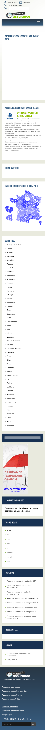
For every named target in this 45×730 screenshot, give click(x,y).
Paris (9, 421)
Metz (9, 318)
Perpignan (11, 291)
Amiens (10, 345)
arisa (9, 530)
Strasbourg (11, 402)
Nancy (9, 287)
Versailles (10, 260)
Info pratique (12, 660)
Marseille (10, 425)
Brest (9, 356)
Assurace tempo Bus (10, 707)
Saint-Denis (11, 268)
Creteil (9, 249)
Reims (9, 383)
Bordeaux (10, 395)
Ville (8, 329)
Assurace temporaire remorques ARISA (22, 603)
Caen (9, 310)
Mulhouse (11, 302)
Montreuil (10, 272)
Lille (8, 379)
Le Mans (10, 352)
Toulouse (10, 414)
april (8, 562)
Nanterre (10, 256)
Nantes (9, 406)
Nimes (9, 333)
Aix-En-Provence (13, 341)
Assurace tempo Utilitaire (12, 699)
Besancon (11, 314)
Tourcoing (11, 275)
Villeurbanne (12, 322)
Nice (8, 410)
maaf (9, 539)
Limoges (10, 337)
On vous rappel (15, 5)
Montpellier (11, 398)
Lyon (9, 418)
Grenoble (10, 368)
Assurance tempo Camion (12, 695)
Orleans (10, 306)
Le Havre (10, 387)
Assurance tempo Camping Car (14, 691)
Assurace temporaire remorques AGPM (22, 598)
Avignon (10, 264)
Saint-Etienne (12, 375)
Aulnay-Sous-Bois (14, 245)
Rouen (9, 299)
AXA (8, 544)
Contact (27, 3)
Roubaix (10, 283)
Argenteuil (11, 279)
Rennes (10, 391)
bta (8, 535)
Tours (9, 325)
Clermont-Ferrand (14, 348)
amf (8, 548)
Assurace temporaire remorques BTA (21, 612)
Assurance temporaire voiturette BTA (21, 581)
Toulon (9, 371)
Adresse (10, 553)
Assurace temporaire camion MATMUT (22, 607)
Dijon (9, 360)
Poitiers (10, 252)
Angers (9, 364)
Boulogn (10, 295)
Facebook (12, 3)
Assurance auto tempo (11, 687)
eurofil (9, 557)
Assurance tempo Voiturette (13, 711)
